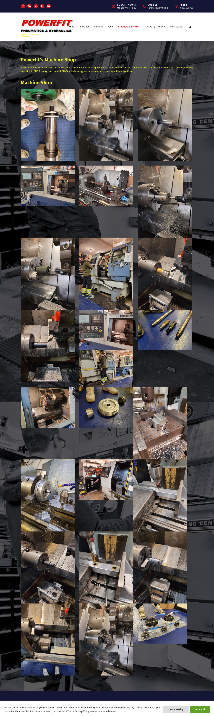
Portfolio (85, 26)
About (72, 26)
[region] (107, 708)
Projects (161, 26)
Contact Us (176, 26)
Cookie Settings (176, 709)
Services (98, 26)
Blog (149, 26)
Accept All (200, 709)
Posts (110, 26)
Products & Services (129, 26)
